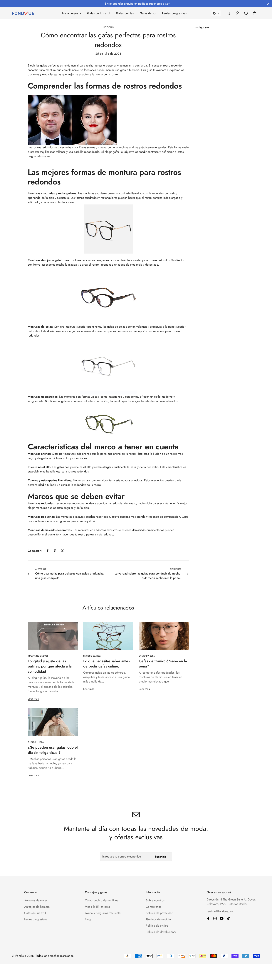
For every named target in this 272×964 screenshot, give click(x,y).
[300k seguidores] (208, 918)
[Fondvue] (23, 13)
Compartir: (35, 551)
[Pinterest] (55, 550)
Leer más (33, 698)
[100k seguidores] (215, 918)
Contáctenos (153, 907)
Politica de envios (157, 925)
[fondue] (222, 918)
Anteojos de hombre (37, 907)
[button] (216, 13)
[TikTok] (228, 918)
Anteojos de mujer (35, 900)
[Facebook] (47, 550)
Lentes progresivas (174, 13)
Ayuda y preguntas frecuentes (103, 913)
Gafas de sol (148, 13)
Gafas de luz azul (98, 13)
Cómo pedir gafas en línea (101, 900)
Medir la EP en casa (97, 907)
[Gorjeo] (62, 550)
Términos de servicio (158, 919)
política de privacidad (159, 913)
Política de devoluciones (161, 932)
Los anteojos (70, 13)
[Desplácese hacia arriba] (265, 944)
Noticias (108, 27)
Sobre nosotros (155, 900)
